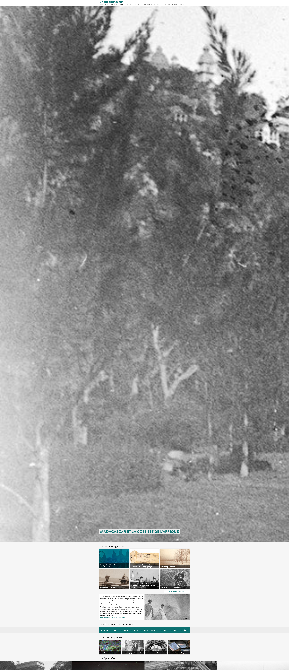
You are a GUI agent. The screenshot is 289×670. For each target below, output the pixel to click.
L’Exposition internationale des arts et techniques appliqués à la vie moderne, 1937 (144, 585)
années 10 (124, 630)
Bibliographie (166, 4)
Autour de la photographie (179, 653)
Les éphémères (147, 4)
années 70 (184, 630)
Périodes (128, 4)
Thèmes (137, 4)
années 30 (144, 630)
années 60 (174, 630)
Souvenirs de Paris (155, 653)
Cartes (156, 4)
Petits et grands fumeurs (170, 587)
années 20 (134, 630)
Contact (182, 4)
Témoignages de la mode (133, 653)
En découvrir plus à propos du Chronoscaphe (113, 617)
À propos (175, 4)
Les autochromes (110, 653)
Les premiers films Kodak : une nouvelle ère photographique (143, 565)
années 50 (164, 630)
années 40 (154, 630)
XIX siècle (104, 630)
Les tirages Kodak (168, 566)
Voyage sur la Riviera (108, 587)
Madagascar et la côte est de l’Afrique (139, 531)
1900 (114, 630)
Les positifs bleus (111, 565)
